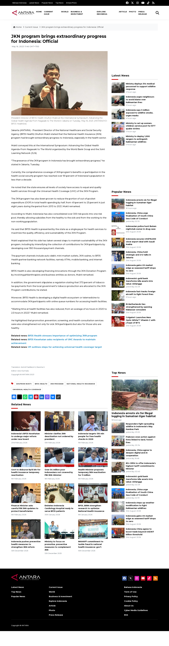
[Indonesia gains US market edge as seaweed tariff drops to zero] (118, 269)
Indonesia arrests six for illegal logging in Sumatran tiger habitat (141, 203)
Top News (59, 3)
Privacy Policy (131, 596)
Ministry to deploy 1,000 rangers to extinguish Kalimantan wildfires (138, 139)
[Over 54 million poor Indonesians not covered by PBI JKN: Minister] (59, 457)
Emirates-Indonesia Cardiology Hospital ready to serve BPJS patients (59, 508)
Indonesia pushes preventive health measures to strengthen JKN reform (26, 544)
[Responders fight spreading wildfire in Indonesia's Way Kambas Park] (118, 427)
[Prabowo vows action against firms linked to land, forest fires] (118, 440)
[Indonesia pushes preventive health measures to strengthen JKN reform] (26, 529)
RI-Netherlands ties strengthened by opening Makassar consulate (139, 307)
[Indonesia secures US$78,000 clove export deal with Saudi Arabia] (118, 242)
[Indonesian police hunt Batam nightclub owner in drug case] (118, 230)
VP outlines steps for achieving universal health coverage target (65, 347)
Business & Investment (77, 13)
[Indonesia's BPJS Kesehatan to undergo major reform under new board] (26, 421)
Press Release (142, 13)
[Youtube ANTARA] (142, 3)
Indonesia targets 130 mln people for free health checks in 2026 (91, 436)
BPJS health (41, 384)
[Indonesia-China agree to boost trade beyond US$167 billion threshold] (118, 532)
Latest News (34, 3)
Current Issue (48, 13)
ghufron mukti (24, 384)
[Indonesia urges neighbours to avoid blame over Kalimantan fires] (118, 100)
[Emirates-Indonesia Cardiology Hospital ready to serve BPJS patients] (59, 493)
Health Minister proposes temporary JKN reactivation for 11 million (92, 472)
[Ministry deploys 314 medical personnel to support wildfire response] (118, 87)
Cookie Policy (131, 601)
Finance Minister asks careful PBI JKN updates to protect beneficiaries (24, 508)
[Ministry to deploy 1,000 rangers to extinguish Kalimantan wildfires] (118, 140)
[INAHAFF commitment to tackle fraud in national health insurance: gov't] (93, 529)
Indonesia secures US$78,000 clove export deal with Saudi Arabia (141, 242)
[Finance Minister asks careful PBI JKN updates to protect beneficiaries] (26, 493)
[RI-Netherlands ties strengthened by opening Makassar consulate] (118, 308)
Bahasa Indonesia (20, 3)
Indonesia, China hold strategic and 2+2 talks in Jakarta (138, 255)
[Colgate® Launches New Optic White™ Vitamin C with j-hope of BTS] (118, 321)
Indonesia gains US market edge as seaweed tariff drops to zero (141, 268)
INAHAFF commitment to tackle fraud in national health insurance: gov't (90, 544)
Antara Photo (71, 3)
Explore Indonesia (102, 13)
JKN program (57, 384)
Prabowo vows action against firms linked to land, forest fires (140, 440)
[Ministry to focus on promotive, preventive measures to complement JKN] (59, 529)
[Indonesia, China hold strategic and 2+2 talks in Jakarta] (118, 256)
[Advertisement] (135, 52)
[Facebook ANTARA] (127, 3)
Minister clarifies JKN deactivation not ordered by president (59, 436)
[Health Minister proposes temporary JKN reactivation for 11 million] (93, 457)
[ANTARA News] (23, 13)
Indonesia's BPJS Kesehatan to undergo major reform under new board (25, 436)
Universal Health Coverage (27, 389)
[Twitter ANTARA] (132, 3)
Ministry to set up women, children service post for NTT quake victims (141, 126)
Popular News (47, 3)
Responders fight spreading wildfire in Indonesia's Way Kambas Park (140, 427)
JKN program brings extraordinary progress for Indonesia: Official (72, 27)
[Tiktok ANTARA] (148, 3)
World (65, 12)
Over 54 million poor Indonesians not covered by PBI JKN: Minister (59, 472)
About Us (128, 606)
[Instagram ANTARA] (137, 3)
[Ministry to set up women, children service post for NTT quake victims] (118, 127)
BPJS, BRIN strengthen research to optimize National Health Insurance (91, 508)
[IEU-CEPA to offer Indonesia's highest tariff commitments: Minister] (118, 467)
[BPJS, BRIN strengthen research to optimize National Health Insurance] (93, 493)
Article (123, 12)
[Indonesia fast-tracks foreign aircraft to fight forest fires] (118, 295)
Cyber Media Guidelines (136, 610)
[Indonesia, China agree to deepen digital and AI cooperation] (118, 454)
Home (39, 12)
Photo (132, 12)
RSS (126, 615)
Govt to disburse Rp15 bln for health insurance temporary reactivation (25, 472)
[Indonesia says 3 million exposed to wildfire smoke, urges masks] (118, 114)
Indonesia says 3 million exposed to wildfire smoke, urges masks (139, 113)
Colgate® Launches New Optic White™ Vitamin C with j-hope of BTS (140, 320)
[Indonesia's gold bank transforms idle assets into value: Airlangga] (118, 282)
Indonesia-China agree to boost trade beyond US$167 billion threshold (140, 532)
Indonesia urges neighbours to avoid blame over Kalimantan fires (140, 100)
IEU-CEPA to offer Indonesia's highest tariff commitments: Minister (141, 466)
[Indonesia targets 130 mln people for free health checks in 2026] (93, 421)
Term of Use (130, 592)
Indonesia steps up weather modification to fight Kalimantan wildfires (140, 505)
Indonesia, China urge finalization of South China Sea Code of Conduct (139, 216)
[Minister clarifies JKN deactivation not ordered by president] (59, 421)
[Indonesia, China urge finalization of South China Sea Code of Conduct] (118, 217)
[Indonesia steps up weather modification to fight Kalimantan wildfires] (118, 506)
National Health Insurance (81, 384)
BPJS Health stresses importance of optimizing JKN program (62, 335)
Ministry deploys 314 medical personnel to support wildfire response (141, 86)
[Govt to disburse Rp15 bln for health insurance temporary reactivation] (26, 457)
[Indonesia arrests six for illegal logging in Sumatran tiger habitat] (118, 203)
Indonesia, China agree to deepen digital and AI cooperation (139, 453)
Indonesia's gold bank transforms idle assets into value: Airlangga (139, 281)
